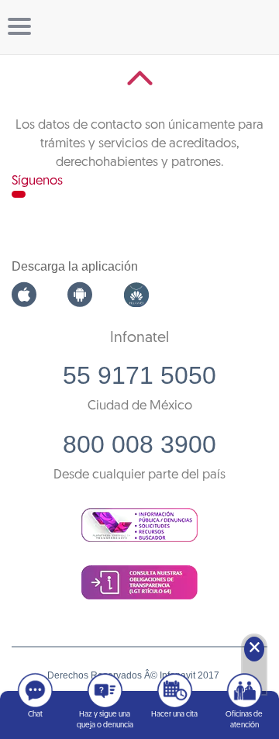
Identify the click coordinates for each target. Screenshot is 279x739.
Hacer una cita (174, 714)
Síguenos (37, 181)
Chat (35, 714)
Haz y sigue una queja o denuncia (105, 720)
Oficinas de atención (244, 720)
